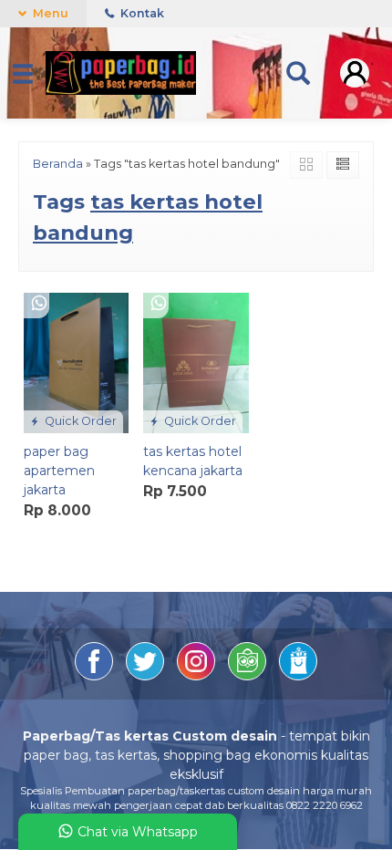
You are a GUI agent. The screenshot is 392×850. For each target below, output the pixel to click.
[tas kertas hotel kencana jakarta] (195, 362)
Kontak (141, 13)
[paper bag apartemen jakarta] (76, 362)
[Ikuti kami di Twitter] (147, 676)
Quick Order (79, 421)
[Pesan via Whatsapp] (39, 304)
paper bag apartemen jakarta (59, 470)
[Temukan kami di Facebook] (96, 676)
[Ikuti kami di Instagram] (198, 676)
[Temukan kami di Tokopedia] (249, 676)
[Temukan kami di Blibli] (298, 676)
